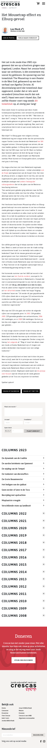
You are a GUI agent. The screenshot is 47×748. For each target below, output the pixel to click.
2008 (20, 319)
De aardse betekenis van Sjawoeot (17, 463)
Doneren (21, 713)
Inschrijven (38, 735)
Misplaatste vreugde (11, 500)
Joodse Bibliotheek (8, 720)
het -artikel (9, 291)
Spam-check (8, 427)
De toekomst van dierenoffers (15, 474)
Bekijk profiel (9, 38)
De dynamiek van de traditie (14, 458)
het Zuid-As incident (22, 276)
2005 (3, 316)
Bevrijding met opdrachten (14, 495)
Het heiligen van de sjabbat (14, 484)
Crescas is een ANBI (25, 715)
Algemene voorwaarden (27, 718)
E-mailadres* (28, 419)
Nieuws (21, 710)
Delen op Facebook (11, 391)
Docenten (5, 713)
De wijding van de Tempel (13, 469)
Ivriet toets (5, 718)
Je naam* (7, 419)
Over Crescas (6, 715)
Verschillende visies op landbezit (16, 505)
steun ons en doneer (23, 660)
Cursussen (5, 710)
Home (4, 708)
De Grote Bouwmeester (12, 479)
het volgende (12, 342)
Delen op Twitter (30, 391)
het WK (40, 141)
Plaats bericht (33, 431)
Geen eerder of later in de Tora (16, 490)
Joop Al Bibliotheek (25, 708)
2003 (28, 313)
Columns (4, 7)
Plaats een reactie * (10, 406)
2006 (40, 316)
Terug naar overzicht (27, 38)
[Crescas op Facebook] (41, 741)
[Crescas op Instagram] (44, 741)
